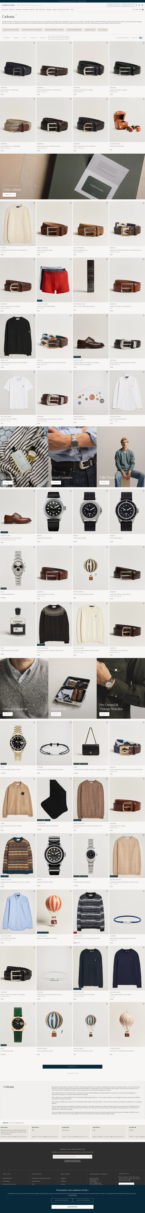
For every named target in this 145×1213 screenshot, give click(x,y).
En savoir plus (72, 1195)
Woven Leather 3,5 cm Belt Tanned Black (13, 994)
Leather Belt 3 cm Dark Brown (119, 650)
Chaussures (19, 9)
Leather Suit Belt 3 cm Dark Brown (120, 594)
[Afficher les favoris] (139, 5)
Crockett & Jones (78, 360)
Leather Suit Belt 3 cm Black (118, 90)
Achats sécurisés (7, 1178)
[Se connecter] (136, 5)
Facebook (63, 1181)
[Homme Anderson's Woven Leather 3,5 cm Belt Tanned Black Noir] (18, 968)
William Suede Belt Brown (45, 250)
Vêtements (12, 9)
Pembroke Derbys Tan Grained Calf (11, 538)
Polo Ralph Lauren (42, 304)
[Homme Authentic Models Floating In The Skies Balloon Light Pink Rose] (127, 1024)
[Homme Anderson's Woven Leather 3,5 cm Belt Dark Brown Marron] (54, 119)
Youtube (63, 1184)
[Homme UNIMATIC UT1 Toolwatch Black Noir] (127, 511)
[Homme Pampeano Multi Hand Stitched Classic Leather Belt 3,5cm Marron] (54, 336)
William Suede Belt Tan (80, 250)
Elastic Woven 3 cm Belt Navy (9, 90)
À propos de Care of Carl (9, 1184)
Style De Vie (42, 9)
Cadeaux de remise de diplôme (54, 29)
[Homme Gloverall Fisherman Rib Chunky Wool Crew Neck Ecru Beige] (18, 223)
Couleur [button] (33, 37)
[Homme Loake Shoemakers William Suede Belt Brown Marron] (54, 223)
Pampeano (112, 247)
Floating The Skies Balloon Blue (83, 1051)
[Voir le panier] (142, 5)
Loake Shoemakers (42, 247)
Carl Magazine (136, 9)
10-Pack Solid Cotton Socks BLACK (47, 826)
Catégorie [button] (6, 37)
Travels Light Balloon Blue (45, 1051)
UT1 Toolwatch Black (116, 538)
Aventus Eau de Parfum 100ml (10, 650)
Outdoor (55, 9)
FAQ (33, 1184)
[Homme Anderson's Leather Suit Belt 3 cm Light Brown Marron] (127, 280)
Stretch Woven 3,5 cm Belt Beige (10, 146)
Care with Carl (41, 823)
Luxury (72, 9)
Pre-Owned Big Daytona (8, 594)
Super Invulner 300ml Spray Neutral (84, 306)
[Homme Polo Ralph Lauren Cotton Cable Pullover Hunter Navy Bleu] (127, 968)
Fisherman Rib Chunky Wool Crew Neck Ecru (14, 250)
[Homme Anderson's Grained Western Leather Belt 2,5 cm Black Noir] (127, 336)
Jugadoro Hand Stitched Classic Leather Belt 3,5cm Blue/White (125, 250)
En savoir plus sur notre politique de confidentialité (72, 1161)
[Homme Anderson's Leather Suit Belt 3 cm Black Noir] (127, 63)
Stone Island (4, 360)
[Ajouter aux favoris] (34, 43)
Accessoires (26, 9)
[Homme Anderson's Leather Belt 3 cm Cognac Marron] (127, 799)
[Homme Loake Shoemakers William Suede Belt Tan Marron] (91, 223)
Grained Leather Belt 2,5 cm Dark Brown (49, 90)
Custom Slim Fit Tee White (9, 419)
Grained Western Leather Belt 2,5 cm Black (123, 362)
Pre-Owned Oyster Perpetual (82, 882)
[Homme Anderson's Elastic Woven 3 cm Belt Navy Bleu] (18, 63)
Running (60, 9)
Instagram (63, 1178)
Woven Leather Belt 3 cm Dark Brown (85, 146)
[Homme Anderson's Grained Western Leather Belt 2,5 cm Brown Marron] (54, 392)
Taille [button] (24, 37)
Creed (2, 648)
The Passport (6, 1181)
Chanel (76, 767)
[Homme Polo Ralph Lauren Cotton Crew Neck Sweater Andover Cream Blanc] (91, 624)
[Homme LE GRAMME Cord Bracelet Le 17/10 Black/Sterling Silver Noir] (54, 743)
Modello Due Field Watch (44, 538)
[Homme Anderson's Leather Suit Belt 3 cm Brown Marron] (54, 567)
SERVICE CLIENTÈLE (113, 5)
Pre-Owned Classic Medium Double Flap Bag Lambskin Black (90, 769)
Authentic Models (115, 143)
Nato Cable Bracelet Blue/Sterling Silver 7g (123, 938)
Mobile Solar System (80, 419)
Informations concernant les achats (41, 1178)
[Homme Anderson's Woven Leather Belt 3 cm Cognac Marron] (18, 280)
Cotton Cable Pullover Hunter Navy (84, 994)
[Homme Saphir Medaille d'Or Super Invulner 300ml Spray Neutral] (91, 280)
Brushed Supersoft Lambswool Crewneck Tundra (88, 826)
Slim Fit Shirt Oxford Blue (8, 938)
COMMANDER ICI (8, 194)
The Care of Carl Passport (72, 1)
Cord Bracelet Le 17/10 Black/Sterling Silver (50, 769)
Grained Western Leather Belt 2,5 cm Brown (50, 419)
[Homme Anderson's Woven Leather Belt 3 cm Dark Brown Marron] (91, 119)
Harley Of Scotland (42, 648)
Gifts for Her (103, 29)
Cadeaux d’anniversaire (74, 29)
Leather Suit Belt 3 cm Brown (46, 594)
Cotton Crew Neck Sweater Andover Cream (86, 650)
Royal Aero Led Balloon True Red (47, 938)
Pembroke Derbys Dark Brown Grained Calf (86, 362)
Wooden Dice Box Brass (117, 146)
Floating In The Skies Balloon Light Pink (122, 1051)
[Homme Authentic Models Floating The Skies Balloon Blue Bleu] (91, 1024)
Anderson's (4, 87)
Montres (32, 9)
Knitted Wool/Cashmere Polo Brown (11, 826)
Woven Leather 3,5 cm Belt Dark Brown (48, 146)
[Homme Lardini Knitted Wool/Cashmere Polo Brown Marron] (18, 799)
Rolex (2, 591)
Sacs (37, 9)
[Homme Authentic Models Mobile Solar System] (91, 392)
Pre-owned (66, 9)
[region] (72, 1132)
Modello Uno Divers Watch (45, 882)
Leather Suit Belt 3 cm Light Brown (120, 306)
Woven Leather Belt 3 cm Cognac (10, 306)
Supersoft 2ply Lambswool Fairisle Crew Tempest (15, 882)
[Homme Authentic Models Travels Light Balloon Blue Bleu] (54, 1024)
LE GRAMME (40, 767)
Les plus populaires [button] (122, 37)
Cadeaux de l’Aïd (90, 29)
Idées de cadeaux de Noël (11, 29)
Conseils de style (128, 5)
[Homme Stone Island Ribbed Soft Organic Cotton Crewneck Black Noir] (18, 336)
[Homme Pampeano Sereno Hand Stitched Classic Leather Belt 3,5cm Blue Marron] (127, 743)
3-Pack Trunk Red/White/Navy (46, 306)
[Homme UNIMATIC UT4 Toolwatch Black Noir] (91, 511)
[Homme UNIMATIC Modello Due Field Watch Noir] (54, 511)
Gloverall (3, 247)
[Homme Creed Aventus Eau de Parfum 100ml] (18, 624)
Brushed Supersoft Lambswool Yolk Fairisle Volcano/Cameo (50, 650)
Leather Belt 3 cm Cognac (117, 826)
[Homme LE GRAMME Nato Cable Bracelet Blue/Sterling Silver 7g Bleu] (127, 912)
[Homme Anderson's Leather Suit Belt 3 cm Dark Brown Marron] (127, 567)
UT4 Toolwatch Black (80, 538)
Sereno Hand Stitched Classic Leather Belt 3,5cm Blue (126, 769)
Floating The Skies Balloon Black (83, 594)
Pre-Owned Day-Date (7, 1051)
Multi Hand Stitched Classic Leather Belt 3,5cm (51, 362)
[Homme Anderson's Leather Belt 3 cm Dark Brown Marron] (127, 624)
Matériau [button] (42, 37)
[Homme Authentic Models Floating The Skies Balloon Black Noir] (91, 567)
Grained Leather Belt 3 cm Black (83, 90)
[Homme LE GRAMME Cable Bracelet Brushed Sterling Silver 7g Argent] (54, 968)
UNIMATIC (39, 535)
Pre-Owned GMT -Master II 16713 (10, 769)
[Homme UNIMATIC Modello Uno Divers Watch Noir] (54, 855)
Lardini (3, 823)
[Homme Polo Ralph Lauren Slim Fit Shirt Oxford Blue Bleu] (18, 912)
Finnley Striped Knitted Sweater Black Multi (87, 938)
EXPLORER (6, 482)
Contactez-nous (36, 1181)
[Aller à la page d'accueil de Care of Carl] (8, 5)
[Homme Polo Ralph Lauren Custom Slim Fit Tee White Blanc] (18, 392)
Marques (49, 9)
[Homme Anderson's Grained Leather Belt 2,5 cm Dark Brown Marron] (54, 63)
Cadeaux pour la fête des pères (32, 29)
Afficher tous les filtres (57, 37)
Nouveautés (5, 9)
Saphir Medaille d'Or (79, 304)
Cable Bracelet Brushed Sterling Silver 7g (49, 994)
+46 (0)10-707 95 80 (97, 1185)
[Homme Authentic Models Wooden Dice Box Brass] (127, 119)
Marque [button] (16, 37)
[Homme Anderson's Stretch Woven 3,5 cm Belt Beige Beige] (18, 119)
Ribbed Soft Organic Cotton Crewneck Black (14, 362)
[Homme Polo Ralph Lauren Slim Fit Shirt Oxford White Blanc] (127, 392)
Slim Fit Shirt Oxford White (118, 419)
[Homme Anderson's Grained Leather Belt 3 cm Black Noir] (91, 63)
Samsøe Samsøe (78, 935)
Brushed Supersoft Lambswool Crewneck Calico (124, 882)
